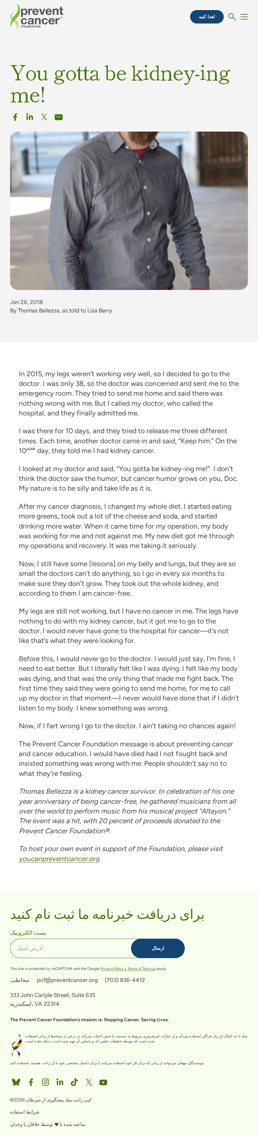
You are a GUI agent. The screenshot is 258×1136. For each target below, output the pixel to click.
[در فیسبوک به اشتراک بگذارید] (15, 115)
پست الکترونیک (28, 932)
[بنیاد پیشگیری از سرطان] (36, 16)
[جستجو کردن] (232, 16)
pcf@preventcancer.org (67, 980)
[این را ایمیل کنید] (58, 115)
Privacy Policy (112, 968)
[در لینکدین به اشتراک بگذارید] (30, 115)
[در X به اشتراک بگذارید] (44, 115)
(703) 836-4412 (125, 980)
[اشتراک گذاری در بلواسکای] (16, 1081)
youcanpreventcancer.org (59, 858)
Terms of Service (141, 968)
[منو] (244, 16)
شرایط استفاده (25, 1112)
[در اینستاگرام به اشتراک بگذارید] (45, 1081)
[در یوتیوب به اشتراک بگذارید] (103, 1081)
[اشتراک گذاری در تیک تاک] (74, 1081)
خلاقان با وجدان (25, 1124)
